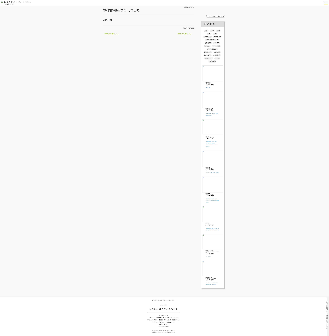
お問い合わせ (163, 324)
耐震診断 (208, 43)
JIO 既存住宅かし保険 (213, 39)
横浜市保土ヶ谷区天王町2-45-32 (167, 317)
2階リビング (209, 58)
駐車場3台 (217, 55)
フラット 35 (217, 46)
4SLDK (217, 43)
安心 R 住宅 (208, 52)
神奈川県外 (218, 36)
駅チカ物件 (213, 61)
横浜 (207, 30)
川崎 (216, 33)
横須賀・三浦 (208, 36)
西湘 (219, 30)
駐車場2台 (208, 55)
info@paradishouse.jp (166, 322)
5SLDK (208, 46)
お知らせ (191, 28)
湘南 (213, 30)
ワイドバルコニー (212, 49)
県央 (210, 33)
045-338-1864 (157, 320)
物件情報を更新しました (112, 34)
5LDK (218, 58)
